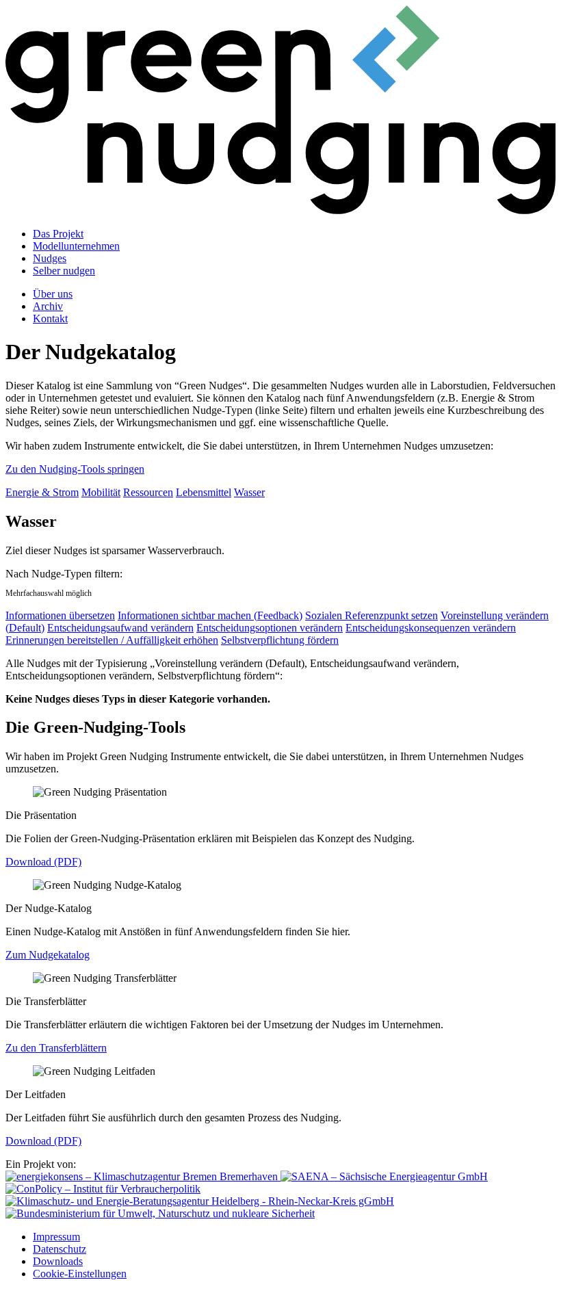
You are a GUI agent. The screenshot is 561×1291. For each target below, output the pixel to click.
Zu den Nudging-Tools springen (74, 469)
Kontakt (50, 318)
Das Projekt (58, 233)
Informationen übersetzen (60, 615)
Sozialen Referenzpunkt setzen (371, 615)
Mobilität (100, 492)
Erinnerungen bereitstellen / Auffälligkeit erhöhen (111, 640)
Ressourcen (148, 492)
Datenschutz (59, 1249)
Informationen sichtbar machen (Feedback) (210, 615)
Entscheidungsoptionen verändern (269, 628)
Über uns (53, 294)
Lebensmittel (203, 492)
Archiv (48, 306)
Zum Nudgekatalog (47, 955)
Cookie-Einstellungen (80, 1273)
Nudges (49, 258)
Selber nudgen (64, 270)
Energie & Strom (42, 492)
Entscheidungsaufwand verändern (120, 628)
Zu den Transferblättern (56, 1048)
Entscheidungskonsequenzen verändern (430, 628)
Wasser (249, 492)
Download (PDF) (43, 862)
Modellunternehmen (76, 246)
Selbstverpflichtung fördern (280, 640)
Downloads (58, 1261)
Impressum (56, 1236)
